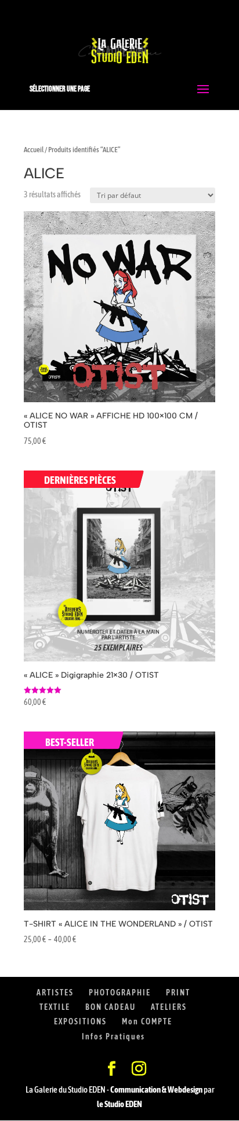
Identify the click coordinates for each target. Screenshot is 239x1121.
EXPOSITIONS (80, 1021)
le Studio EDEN (119, 1104)
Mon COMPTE (147, 1021)
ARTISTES (55, 992)
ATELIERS (169, 1007)
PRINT (178, 992)
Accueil (34, 149)
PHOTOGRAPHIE (120, 992)
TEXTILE (54, 1007)
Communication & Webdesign (156, 1089)
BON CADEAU (110, 1007)
